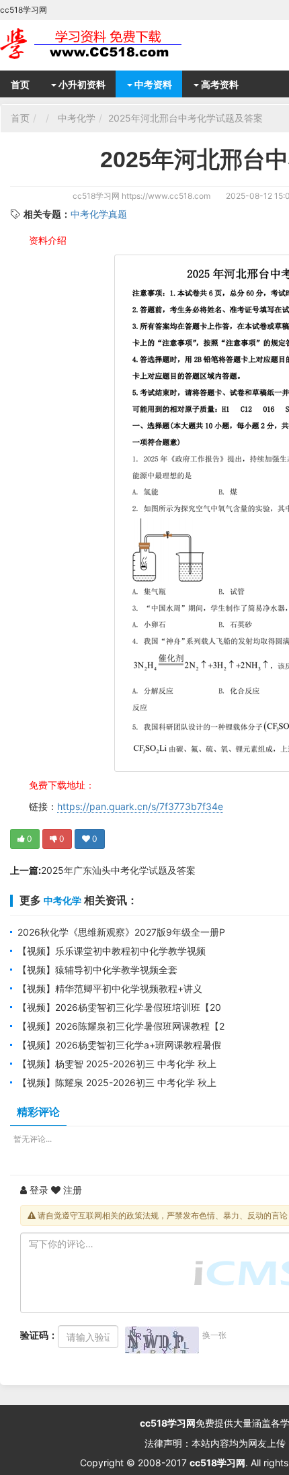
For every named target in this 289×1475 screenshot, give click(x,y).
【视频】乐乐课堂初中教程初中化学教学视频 (111, 950)
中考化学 (76, 118)
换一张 (214, 1335)
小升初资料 (81, 84)
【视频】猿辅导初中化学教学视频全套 (97, 969)
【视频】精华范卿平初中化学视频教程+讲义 (109, 988)
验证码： (39, 1335)
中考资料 (152, 84)
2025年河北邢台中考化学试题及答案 (185, 118)
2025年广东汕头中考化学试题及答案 (118, 870)
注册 (71, 1190)
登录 (37, 1190)
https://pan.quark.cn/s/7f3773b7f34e (140, 806)
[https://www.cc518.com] (107, 43)
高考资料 (219, 84)
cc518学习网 (96, 196)
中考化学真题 (99, 214)
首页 (20, 84)
